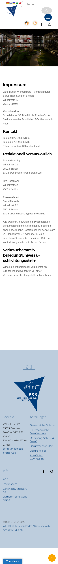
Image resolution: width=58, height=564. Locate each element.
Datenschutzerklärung (15, 490)
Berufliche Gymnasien (37, 457)
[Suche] (46, 10)
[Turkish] (20, 3)
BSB (29, 367)
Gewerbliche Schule (42, 425)
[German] (7, 3)
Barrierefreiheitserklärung (15, 498)
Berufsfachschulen (41, 445)
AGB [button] (5, 479)
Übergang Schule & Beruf (42, 440)
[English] (10, 3)
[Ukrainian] (13, 3)
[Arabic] (16, 3)
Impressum (10, 484)
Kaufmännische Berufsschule (39, 432)
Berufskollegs (38, 450)
